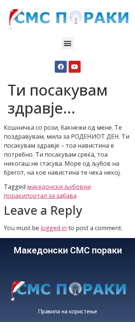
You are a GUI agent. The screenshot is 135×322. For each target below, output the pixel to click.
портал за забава (51, 196)
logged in (53, 228)
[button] (68, 43)
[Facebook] (61, 67)
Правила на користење (67, 311)
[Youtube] (75, 67)
